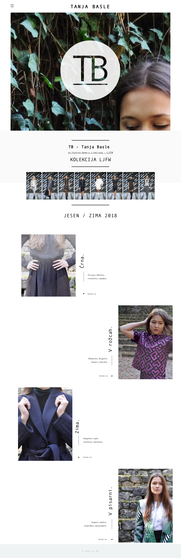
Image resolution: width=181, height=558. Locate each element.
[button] (12, 5)
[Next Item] (150, 185)
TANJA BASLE (90, 6)
